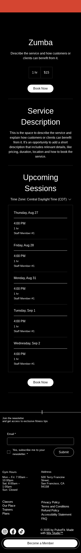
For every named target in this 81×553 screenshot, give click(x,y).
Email (11, 433)
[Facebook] (13, 531)
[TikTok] (21, 531)
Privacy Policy (50, 502)
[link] (40, 88)
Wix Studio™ (54, 533)
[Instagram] (5, 531)
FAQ (44, 518)
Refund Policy (50, 510)
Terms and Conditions (55, 506)
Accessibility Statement (56, 514)
